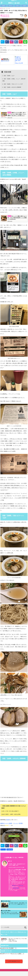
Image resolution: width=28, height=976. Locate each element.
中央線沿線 (9, 849)
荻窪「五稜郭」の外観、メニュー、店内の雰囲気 (14, 79)
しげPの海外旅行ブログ (14, 961)
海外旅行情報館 (16, 888)
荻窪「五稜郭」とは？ (9, 75)
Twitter (7, 819)
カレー (17, 5)
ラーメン (10, 5)
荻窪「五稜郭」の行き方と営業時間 (12, 87)
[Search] (25, 927)
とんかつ (24, 5)
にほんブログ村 (19, 63)
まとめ (3, 5)
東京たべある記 (14, 3)
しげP (22, 15)
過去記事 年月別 (4, 948)
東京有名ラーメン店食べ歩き (17, 885)
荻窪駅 (20, 823)
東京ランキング (5, 60)
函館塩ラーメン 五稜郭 (6, 823)
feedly (14, 836)
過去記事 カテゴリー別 (6, 953)
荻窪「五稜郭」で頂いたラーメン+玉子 (13, 84)
